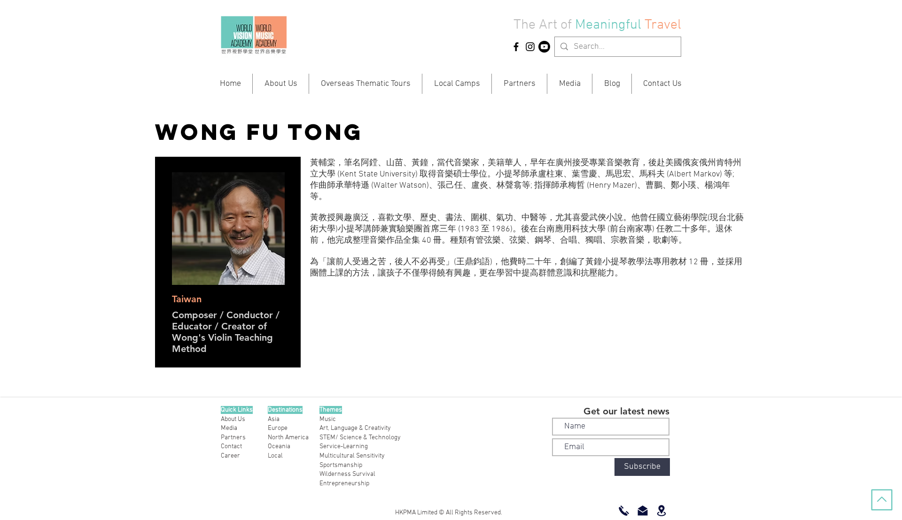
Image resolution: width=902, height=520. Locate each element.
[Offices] (661, 511)
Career (230, 456)
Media (229, 428)
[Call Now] (624, 511)
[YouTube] (544, 47)
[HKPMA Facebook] (516, 47)
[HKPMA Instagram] (530, 47)
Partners (233, 438)
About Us (233, 419)
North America (288, 438)
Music (327, 419)
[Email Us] (643, 511)
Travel (663, 25)
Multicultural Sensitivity (352, 456)
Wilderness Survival (347, 474)
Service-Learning (343, 447)
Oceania (279, 447)
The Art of (542, 25)
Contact (231, 447)
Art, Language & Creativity (355, 428)
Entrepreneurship (344, 484)
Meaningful (610, 25)
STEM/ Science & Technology (360, 438)
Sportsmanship (340, 465)
